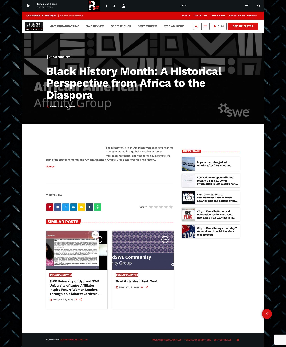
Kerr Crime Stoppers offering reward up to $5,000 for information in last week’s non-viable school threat (217, 182)
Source (50, 166)
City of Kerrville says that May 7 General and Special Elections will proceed (217, 231)
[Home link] (34, 26)
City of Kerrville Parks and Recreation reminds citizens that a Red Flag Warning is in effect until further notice (215, 216)
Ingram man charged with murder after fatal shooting (214, 164)
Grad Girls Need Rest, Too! (136, 281)
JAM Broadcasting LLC (74, 340)
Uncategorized (60, 57)
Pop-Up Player (243, 26)
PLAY (218, 26)
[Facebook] (237, 340)
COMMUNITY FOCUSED (55, 15)
